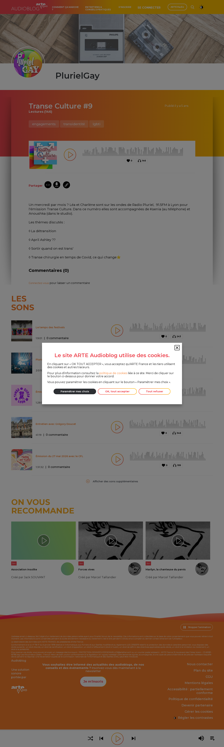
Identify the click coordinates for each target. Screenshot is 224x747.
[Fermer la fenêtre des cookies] (177, 347)
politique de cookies (113, 373)
